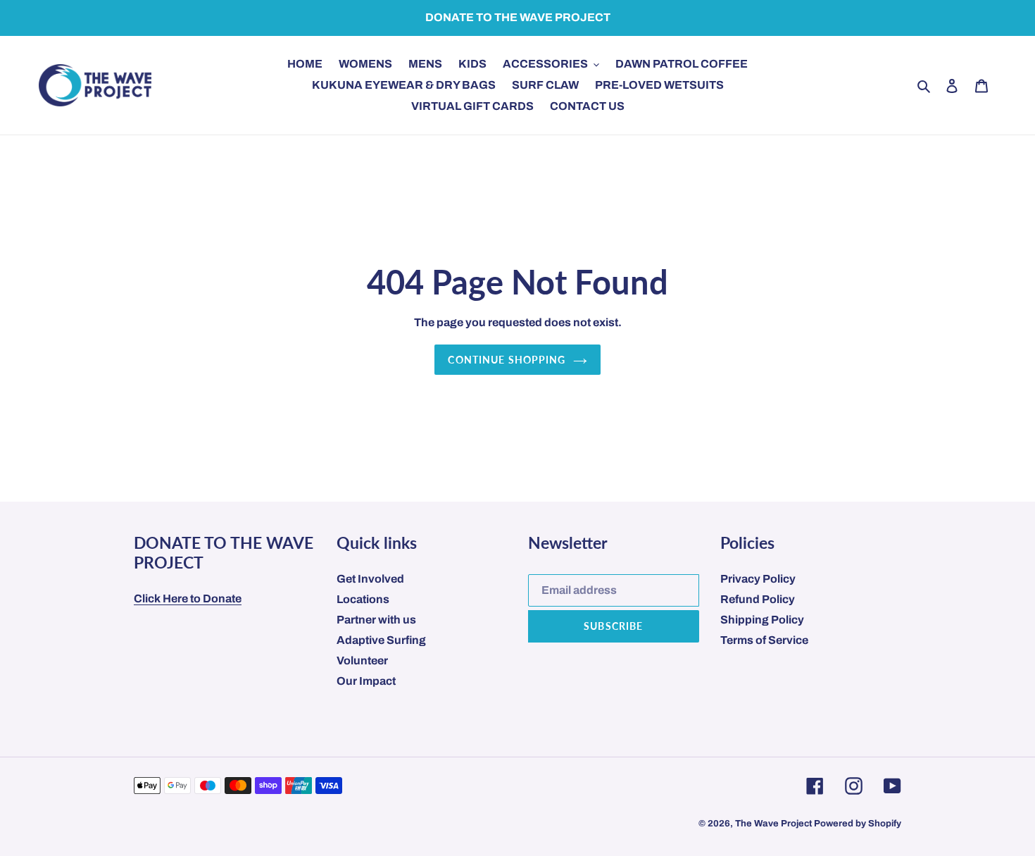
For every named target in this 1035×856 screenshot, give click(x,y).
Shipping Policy (762, 620)
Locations (363, 599)
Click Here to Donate (188, 598)
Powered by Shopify (857, 824)
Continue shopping (506, 360)
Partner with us (376, 620)
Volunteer (362, 660)
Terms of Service (764, 640)
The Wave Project (773, 824)
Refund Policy (757, 599)
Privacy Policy (758, 579)
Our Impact (366, 681)
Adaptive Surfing (381, 640)
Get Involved (370, 579)
